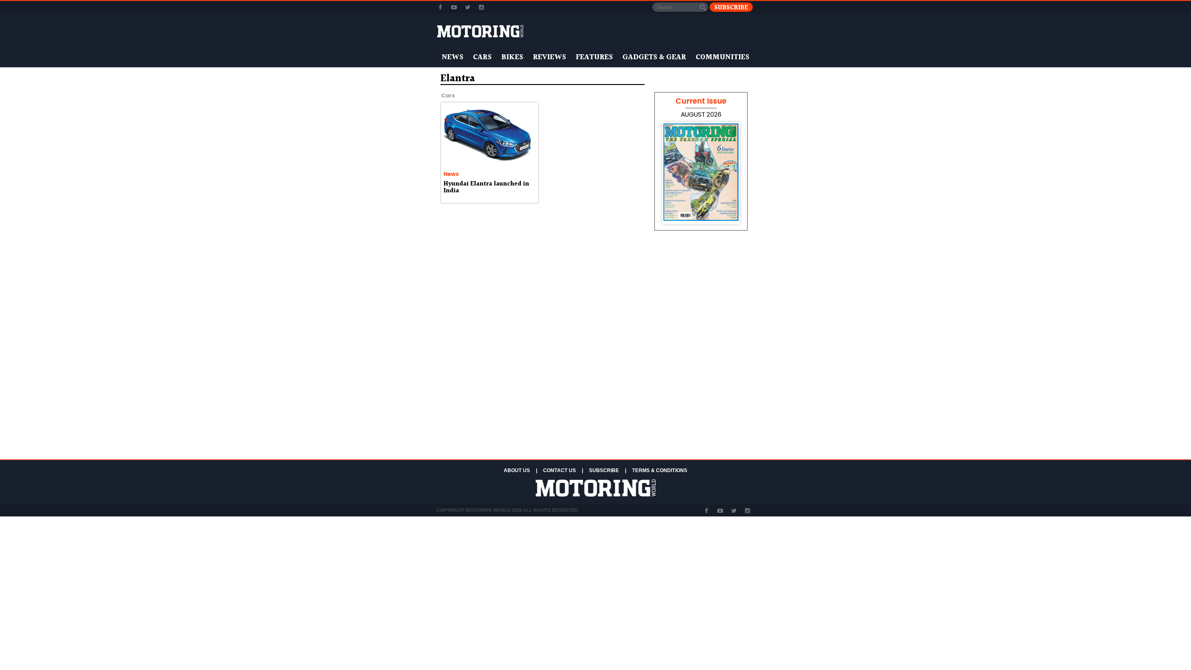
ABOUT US (517, 470)
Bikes (512, 57)
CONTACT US (559, 470)
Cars (482, 57)
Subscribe (731, 7)
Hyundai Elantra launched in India (486, 187)
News (452, 57)
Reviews (549, 57)
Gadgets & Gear (654, 57)
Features (594, 57)
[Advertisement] (700, 413)
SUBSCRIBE (604, 470)
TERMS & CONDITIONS (659, 470)
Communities (722, 57)
